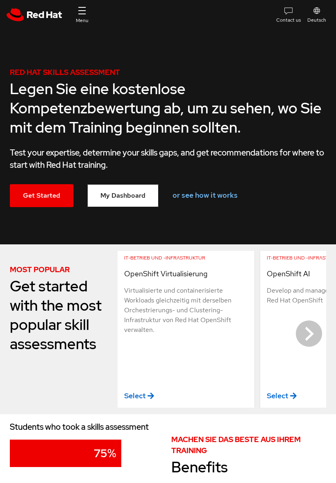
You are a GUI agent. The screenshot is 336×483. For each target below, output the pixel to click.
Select (134, 395)
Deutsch (316, 20)
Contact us (288, 20)
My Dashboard (122, 195)
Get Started (41, 195)
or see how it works (205, 195)
